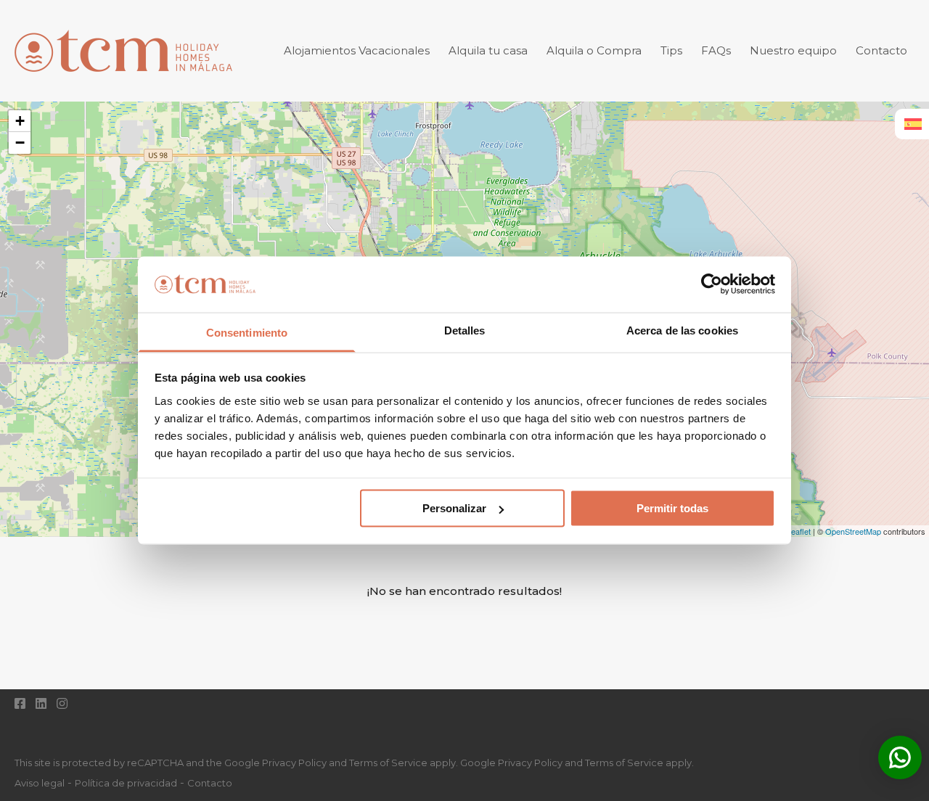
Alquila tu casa (488, 50)
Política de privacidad (126, 783)
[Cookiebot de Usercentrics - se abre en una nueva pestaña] (711, 284)
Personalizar (454, 508)
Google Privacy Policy (511, 762)
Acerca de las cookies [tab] (682, 330)
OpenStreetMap (853, 531)
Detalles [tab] (465, 330)
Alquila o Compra (594, 50)
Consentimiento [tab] (246, 332)
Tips (671, 50)
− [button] (20, 143)
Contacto (881, 50)
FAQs (716, 50)
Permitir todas (672, 508)
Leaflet (799, 531)
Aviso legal (40, 783)
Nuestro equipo (793, 50)
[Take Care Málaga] (123, 80)
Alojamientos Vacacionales (357, 50)
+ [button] (20, 121)
